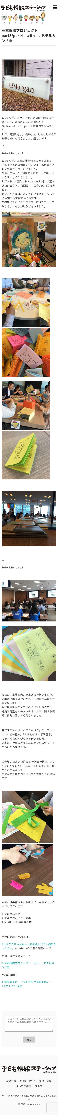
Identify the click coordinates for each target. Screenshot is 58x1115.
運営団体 (11, 1081)
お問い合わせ (27, 1081)
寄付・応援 (45, 1081)
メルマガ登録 (23, 1086)
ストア (39, 1086)
